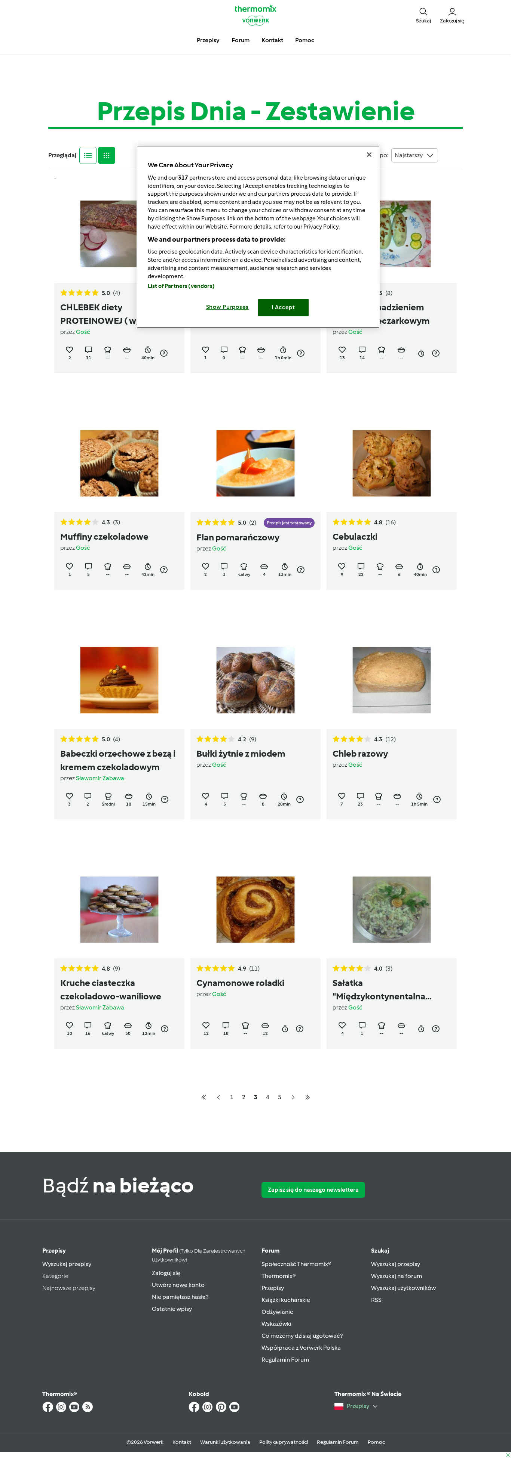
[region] (258, 237)
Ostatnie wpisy (172, 1308)
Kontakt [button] (272, 40)
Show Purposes (227, 307)
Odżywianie (277, 1311)
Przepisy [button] (208, 40)
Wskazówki (276, 1323)
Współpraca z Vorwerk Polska (301, 1347)
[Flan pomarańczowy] (255, 463)
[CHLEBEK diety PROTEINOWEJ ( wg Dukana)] (119, 234)
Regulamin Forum (285, 1359)
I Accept (283, 307)
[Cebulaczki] (392, 463)
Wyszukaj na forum (396, 1275)
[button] (423, 15)
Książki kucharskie (285, 1299)
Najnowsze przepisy (68, 1287)
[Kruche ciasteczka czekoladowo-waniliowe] (119, 910)
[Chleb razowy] (392, 680)
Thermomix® (278, 1275)
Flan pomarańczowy (237, 537)
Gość (83, 331)
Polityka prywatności (283, 1442)
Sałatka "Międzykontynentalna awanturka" (379, 990)
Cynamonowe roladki (240, 982)
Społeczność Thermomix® (296, 1264)
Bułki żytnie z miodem (240, 753)
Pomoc (376, 1442)
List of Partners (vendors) (181, 286)
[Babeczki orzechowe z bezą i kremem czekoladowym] (119, 680)
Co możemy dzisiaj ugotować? (302, 1335)
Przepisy (54, 1250)
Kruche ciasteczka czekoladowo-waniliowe (110, 989)
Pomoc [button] (304, 40)
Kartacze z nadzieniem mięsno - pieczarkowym (381, 314)
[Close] (369, 154)
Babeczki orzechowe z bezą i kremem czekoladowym (117, 760)
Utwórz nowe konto (178, 1284)
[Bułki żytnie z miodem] (255, 680)
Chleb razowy (360, 753)
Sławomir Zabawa (100, 778)
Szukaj (380, 1250)
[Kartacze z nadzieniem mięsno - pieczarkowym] (392, 234)
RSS (376, 1299)
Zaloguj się (166, 1272)
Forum (270, 1250)
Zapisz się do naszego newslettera (313, 1189)
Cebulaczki (355, 536)
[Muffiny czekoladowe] (119, 463)
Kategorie (55, 1275)
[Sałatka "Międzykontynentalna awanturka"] (392, 910)
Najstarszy (409, 155)
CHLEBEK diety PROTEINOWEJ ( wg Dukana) (118, 314)
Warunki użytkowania (225, 1442)
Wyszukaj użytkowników (403, 1287)
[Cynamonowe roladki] (255, 910)
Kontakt (181, 1442)
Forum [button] (241, 40)
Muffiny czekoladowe (104, 536)
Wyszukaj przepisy (66, 1264)
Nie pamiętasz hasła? (180, 1296)
